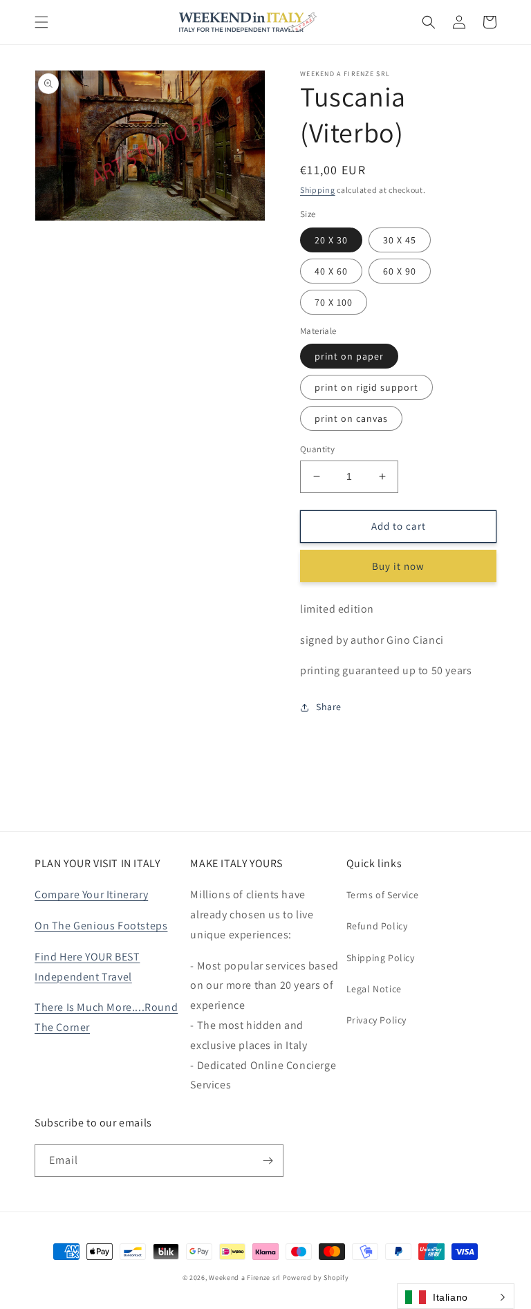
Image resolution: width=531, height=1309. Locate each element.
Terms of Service (382, 895)
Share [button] (329, 706)
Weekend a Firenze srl (245, 1277)
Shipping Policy (380, 957)
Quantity (317, 449)
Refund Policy (377, 926)
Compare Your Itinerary (91, 894)
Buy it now (398, 566)
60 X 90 (399, 271)
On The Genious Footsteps (101, 925)
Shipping (317, 190)
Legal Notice (374, 989)
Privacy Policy (376, 1020)
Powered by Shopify (316, 1277)
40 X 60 (331, 271)
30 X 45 (399, 240)
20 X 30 (331, 240)
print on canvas (351, 418)
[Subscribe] (267, 1160)
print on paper (349, 356)
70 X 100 (334, 302)
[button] (41, 22)
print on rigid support (366, 387)
